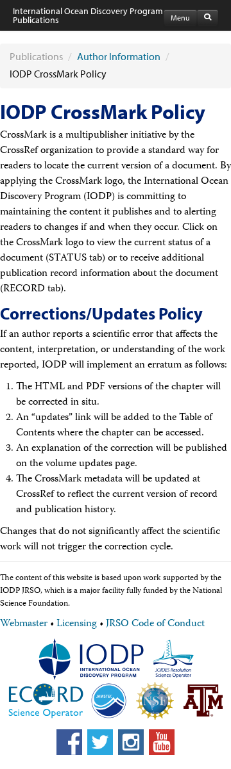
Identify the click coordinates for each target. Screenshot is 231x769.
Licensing (76, 624)
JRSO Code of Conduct (155, 624)
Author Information (118, 56)
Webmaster (23, 624)
